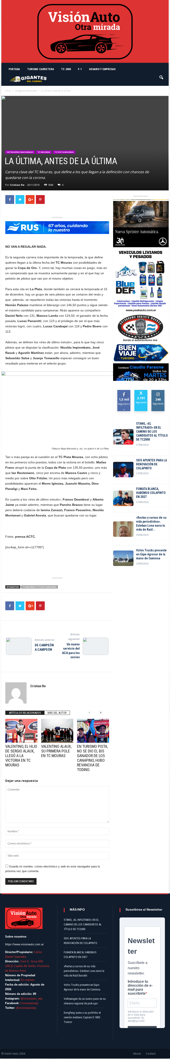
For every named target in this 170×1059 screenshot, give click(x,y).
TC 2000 (66, 69)
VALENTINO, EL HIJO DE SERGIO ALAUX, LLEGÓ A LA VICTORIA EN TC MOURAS (21, 755)
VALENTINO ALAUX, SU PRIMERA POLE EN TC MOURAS (56, 751)
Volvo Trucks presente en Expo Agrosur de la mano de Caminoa (151, 554)
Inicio (8, 90)
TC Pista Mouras (64, 152)
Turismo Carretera (40, 69)
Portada (14, 69)
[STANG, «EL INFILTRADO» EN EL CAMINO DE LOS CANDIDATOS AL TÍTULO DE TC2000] (123, 437)
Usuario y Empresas (102, 69)
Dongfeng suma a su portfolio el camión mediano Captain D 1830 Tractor (82, 1017)
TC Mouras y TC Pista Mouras (39, 586)
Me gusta (124, 393)
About (137, 1053)
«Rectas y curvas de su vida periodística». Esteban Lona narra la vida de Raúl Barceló (84, 971)
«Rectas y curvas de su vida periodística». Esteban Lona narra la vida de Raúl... (151, 523)
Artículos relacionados (25, 712)
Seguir (158, 391)
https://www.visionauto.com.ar (24, 944)
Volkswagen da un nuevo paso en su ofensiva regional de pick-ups (85, 1001)
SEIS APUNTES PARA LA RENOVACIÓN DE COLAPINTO (151, 464)
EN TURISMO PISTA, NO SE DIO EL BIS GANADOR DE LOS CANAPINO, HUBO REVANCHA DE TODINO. (92, 758)
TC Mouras (44, 152)
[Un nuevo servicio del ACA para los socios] (95, 646)
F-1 (80, 69)
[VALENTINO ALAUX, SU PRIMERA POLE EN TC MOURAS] (57, 731)
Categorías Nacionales (26, 90)
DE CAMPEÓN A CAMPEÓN (44, 647)
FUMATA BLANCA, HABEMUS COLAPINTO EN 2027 (151, 493)
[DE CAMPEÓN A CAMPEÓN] (19, 646)
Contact (151, 1053)
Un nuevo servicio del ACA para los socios (71, 650)
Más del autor (57, 712)
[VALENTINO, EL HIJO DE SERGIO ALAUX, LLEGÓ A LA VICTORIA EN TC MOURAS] (21, 731)
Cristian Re (17, 184)
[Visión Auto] (85, 31)
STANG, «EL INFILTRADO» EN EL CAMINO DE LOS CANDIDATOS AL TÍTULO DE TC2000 (152, 431)
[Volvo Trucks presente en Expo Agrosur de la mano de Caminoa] (123, 558)
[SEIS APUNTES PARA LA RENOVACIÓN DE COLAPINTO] (123, 469)
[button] (161, 75)
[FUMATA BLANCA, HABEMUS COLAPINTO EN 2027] (123, 498)
